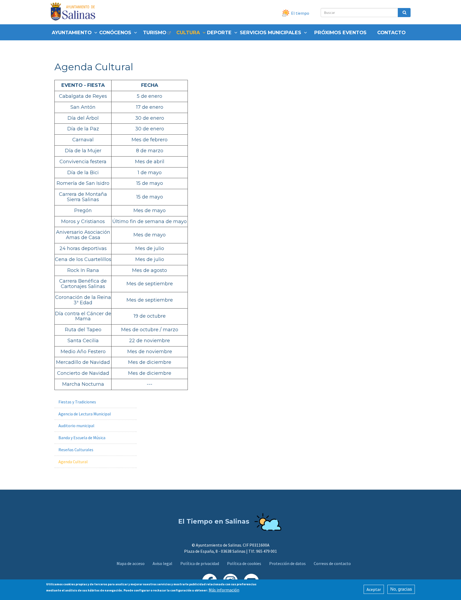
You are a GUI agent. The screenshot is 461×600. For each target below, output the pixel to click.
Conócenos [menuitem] (115, 32)
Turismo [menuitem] (154, 32)
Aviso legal (162, 563)
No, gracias (401, 589)
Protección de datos (287, 563)
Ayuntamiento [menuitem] (72, 32)
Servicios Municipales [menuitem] (270, 32)
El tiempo (300, 13)
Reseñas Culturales (75, 449)
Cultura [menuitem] (188, 32)
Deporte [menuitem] (219, 32)
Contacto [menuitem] (391, 32)
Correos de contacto (332, 563)
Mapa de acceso (131, 563)
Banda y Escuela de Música (81, 437)
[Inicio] (74, 12)
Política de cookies (244, 563)
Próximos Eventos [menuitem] (340, 32)
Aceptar (374, 589)
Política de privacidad (199, 563)
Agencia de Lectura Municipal (84, 413)
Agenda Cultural (73, 461)
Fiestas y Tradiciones (77, 401)
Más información (224, 590)
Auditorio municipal (76, 425)
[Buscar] (404, 12)
